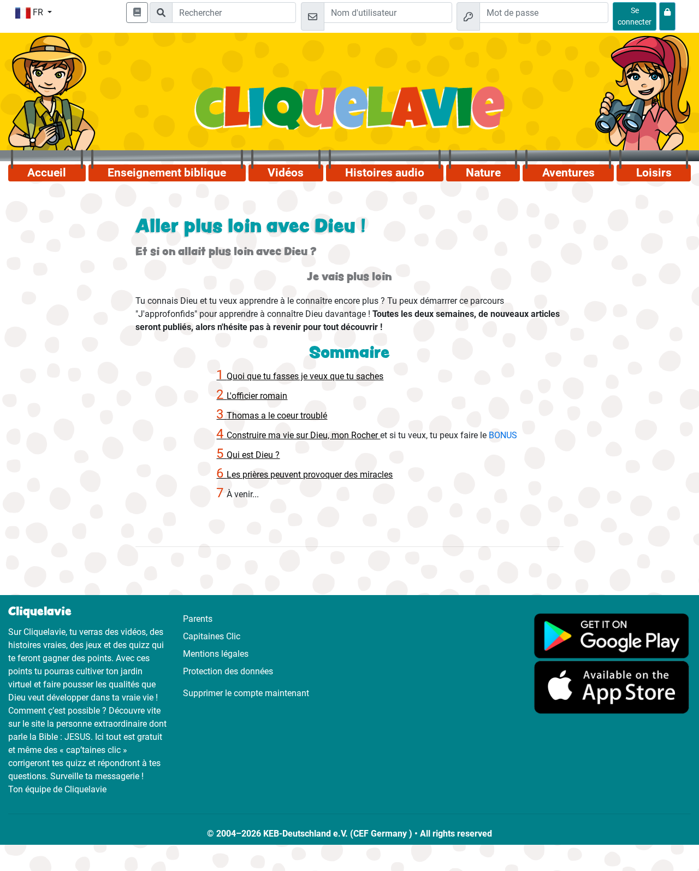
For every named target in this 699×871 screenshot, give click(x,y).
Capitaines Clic (211, 636)
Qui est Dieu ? (248, 455)
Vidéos (286, 172)
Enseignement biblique (167, 172)
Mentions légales (215, 654)
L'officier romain (251, 396)
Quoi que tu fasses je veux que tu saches (299, 376)
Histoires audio (384, 172)
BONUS (503, 435)
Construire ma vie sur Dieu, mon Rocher (298, 435)
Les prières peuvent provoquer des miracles (304, 474)
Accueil (46, 172)
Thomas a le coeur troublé (271, 415)
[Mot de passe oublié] (667, 16)
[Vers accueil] (349, 114)
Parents (197, 619)
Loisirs (654, 172)
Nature (483, 172)
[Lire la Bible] (137, 12)
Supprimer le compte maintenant (246, 693)
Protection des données (228, 671)
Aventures (568, 172)
